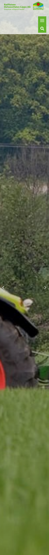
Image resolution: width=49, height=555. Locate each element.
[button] (3, 287)
